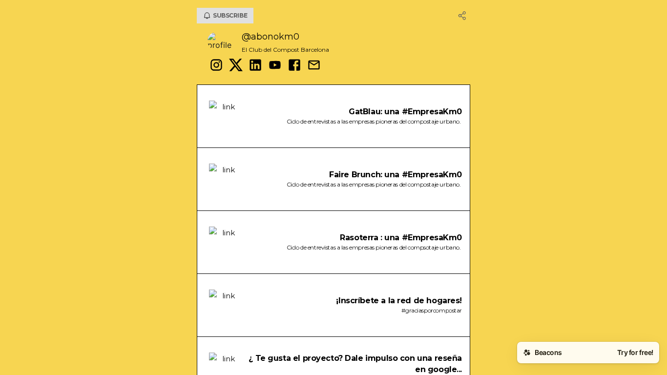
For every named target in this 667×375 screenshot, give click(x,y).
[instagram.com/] (216, 66)
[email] (314, 66)
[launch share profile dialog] (462, 15)
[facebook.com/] (294, 66)
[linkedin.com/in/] (255, 66)
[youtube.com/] (275, 66)
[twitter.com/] (236, 66)
